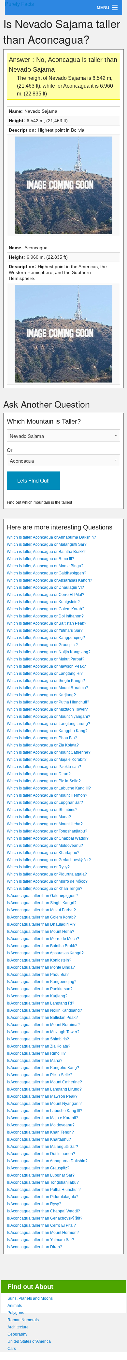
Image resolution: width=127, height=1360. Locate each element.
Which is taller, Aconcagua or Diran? (39, 774)
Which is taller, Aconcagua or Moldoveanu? (45, 845)
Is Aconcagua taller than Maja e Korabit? (42, 1118)
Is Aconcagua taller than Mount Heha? (40, 931)
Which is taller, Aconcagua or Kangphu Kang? (47, 731)
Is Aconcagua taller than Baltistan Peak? (42, 1017)
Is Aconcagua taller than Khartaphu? (39, 1139)
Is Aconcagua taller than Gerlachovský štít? (44, 1218)
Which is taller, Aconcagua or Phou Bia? (42, 738)
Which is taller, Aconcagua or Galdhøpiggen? (46, 573)
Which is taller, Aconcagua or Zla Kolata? (43, 745)
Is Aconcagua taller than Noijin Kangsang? (44, 1010)
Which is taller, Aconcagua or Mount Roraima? (47, 688)
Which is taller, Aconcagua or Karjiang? (41, 695)
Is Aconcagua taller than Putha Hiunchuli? (44, 1189)
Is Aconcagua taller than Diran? (34, 1247)
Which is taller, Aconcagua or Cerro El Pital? (45, 594)
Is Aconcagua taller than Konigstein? (39, 960)
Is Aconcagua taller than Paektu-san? (40, 989)
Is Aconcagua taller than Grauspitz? (38, 1168)
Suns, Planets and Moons (30, 1298)
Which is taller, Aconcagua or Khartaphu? (43, 852)
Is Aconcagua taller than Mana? (35, 1060)
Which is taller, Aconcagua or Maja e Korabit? (47, 759)
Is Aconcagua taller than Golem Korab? (41, 917)
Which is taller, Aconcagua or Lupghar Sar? (45, 802)
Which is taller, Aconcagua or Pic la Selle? (44, 781)
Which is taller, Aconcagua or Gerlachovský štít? (49, 860)
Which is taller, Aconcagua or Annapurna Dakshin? (51, 537)
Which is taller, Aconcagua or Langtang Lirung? (48, 723)
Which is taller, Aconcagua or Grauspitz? (42, 645)
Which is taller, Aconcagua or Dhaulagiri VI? (45, 587)
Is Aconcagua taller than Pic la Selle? (39, 1075)
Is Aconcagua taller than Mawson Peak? (42, 1096)
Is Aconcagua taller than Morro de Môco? (43, 938)
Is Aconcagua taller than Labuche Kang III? (44, 1110)
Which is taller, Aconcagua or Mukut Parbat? (45, 659)
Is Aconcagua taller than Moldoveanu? (41, 1125)
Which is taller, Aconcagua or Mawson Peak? (46, 666)
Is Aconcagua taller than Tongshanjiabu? (43, 1182)
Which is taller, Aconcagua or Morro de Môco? (47, 881)
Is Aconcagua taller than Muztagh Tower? (43, 1032)
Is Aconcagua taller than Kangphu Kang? (43, 1067)
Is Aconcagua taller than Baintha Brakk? (42, 946)
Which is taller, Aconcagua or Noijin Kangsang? (49, 652)
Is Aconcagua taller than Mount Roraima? (43, 1024)
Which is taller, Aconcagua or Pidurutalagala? (47, 874)
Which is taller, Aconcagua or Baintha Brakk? (46, 551)
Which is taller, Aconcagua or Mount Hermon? (47, 795)
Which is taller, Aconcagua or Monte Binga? (45, 566)
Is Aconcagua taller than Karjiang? (37, 996)
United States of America (29, 1341)
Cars (11, 1348)
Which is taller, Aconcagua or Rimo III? (40, 559)
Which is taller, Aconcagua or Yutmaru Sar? (45, 630)
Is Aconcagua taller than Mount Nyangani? (44, 1103)
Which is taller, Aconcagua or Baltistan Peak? (46, 623)
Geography (17, 1334)
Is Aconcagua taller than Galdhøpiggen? (42, 895)
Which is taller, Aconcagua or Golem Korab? (45, 609)
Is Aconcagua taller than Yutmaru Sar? (40, 1239)
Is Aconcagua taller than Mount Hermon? (43, 1232)
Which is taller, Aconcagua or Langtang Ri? (45, 673)
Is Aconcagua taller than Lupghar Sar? (41, 1175)
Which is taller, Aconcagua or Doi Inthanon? (45, 616)
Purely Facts (19, 4)
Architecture (18, 1327)
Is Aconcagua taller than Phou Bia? (38, 974)
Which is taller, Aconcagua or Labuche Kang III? (49, 788)
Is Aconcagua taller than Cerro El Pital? (41, 1225)
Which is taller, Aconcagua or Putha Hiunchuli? (48, 702)
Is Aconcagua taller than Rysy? (34, 1204)
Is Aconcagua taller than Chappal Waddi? (43, 1211)
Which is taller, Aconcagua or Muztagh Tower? (47, 709)
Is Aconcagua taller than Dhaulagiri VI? (41, 924)
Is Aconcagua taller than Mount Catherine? (44, 1082)
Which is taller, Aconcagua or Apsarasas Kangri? (49, 580)
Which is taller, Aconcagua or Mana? (39, 817)
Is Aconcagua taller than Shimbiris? (38, 1039)
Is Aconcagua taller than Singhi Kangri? (42, 903)
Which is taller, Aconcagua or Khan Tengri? (44, 888)
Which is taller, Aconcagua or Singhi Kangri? (46, 680)
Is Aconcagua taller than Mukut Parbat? (41, 910)
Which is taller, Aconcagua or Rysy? (38, 867)
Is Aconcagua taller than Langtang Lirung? (44, 1089)
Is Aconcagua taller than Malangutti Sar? (42, 1146)
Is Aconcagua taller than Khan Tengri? (40, 1132)
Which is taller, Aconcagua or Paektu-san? (44, 766)
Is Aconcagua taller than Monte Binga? (41, 967)
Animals (14, 1305)
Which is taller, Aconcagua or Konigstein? (43, 602)
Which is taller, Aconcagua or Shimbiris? (42, 809)
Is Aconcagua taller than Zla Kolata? (38, 1046)
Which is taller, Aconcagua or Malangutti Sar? (47, 544)
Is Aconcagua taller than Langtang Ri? (40, 1003)
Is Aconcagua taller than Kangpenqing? (42, 981)
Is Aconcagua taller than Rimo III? (36, 1053)
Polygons (15, 1312)
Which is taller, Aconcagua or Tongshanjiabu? (47, 831)
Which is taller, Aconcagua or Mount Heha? (45, 824)
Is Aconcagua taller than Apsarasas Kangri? (45, 953)
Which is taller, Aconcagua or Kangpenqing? (46, 637)
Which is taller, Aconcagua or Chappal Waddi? (48, 838)
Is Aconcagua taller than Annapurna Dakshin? (47, 1161)
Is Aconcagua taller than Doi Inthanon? (41, 1153)
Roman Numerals (23, 1320)
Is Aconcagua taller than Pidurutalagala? (42, 1196)
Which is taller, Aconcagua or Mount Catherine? (49, 752)
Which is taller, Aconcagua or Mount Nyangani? (48, 716)
